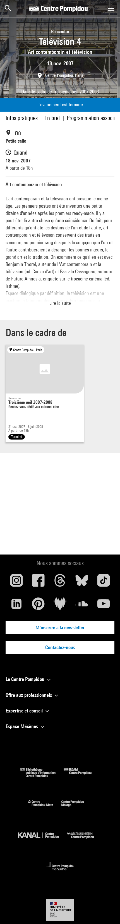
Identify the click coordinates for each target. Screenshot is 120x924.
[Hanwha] (60, 872)
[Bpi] (42, 775)
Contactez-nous (60, 647)
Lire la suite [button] (60, 303)
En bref (52, 117)
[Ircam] (82, 775)
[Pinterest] (38, 605)
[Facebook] (38, 582)
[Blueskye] (82, 582)
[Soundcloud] (82, 605)
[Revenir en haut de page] (106, 910)
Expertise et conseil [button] (25, 711)
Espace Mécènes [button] (22, 726)
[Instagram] (16, 582)
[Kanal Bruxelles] (42, 840)
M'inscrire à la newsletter (60, 627)
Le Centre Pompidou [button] (25, 679)
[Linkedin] (16, 605)
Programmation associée (93, 117)
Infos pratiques (22, 117)
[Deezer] (60, 605)
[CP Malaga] (76, 808)
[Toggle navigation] (111, 8)
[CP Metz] (44, 808)
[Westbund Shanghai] (84, 840)
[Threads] (60, 582)
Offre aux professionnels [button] (29, 695)
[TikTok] (103, 582)
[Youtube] (103, 605)
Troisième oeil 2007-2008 (76, 92)
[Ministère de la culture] (60, 910)
